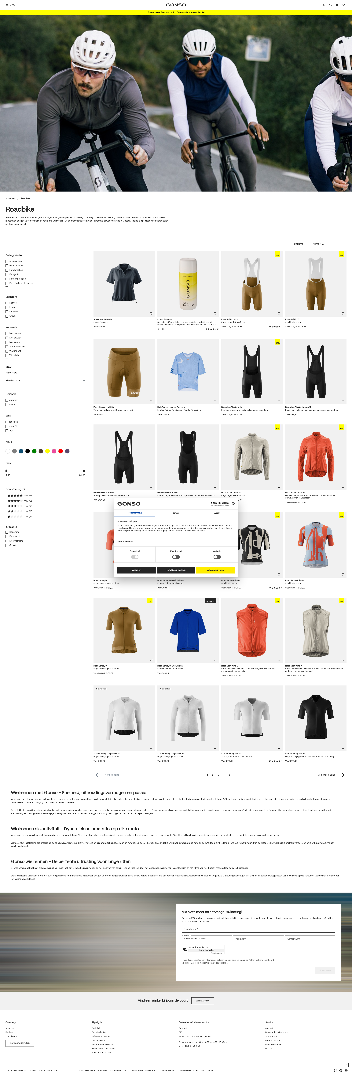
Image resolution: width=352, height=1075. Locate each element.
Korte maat (11, 376)
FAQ (180, 1035)
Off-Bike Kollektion (101, 1040)
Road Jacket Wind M (230, 496)
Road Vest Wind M (229, 669)
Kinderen (13, 315)
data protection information (203, 963)
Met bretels (15, 337)
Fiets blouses (16, 269)
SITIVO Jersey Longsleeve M (106, 757)
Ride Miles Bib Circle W (167, 496)
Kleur (9, 445)
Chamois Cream (164, 323)
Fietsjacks (14, 278)
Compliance (11, 1040)
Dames (13, 306)
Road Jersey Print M (230, 584)
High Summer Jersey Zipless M (171, 410)
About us (10, 1031)
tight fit (13, 434)
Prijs (8, 466)
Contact (183, 1031)
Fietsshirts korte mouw (21, 287)
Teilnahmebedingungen (188, 1073)
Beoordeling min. (16, 492)
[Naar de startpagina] (176, 6)
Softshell (96, 1031)
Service (269, 1026)
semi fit (13, 429)
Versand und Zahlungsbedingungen (195, 1040)
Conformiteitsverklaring (167, 1073)
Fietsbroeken (16, 273)
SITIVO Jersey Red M (230, 757)
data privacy (102, 1073)
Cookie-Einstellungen (118, 1073)
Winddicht (14, 359)
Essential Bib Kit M (229, 323)
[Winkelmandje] (343, 6)
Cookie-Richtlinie (136, 1073)
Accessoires (15, 264)
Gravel (12, 548)
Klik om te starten (206, 953)
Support (269, 1031)
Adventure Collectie (101, 1056)
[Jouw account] (337, 6)
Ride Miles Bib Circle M (104, 496)
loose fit (13, 425)
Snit (8, 419)
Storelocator (271, 1040)
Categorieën (14, 258)
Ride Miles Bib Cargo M (231, 410)
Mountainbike (16, 544)
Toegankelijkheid (207, 1073)
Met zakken (15, 341)
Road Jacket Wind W (295, 496)
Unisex (12, 319)
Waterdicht (15, 354)
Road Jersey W (100, 669)
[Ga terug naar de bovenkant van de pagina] (348, 1064)
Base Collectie (98, 1035)
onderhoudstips (272, 1044)
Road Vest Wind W (293, 669)
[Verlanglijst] (331, 6)
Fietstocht (14, 540)
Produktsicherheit (273, 1048)
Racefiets (14, 535)
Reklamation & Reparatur (277, 1035)
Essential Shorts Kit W (104, 410)
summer (13, 403)
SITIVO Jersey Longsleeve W (170, 757)
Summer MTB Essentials (103, 1048)
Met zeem (14, 345)
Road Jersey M (100, 584)
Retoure (269, 1052)
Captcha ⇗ (217, 956)
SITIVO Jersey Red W (295, 757)
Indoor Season (98, 1044)
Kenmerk (11, 330)
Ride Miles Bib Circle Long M (298, 410)
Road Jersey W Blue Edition (170, 669)
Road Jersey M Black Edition (170, 584)
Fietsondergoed (17, 282)
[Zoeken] (324, 6)
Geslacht (11, 300)
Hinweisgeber (150, 1073)
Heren (12, 310)
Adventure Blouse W (103, 323)
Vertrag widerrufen (20, 1046)
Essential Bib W (292, 323)
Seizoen (11, 397)
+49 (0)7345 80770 (191, 1049)
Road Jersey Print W (294, 584)
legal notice (90, 1073)
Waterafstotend (17, 350)
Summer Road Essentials (103, 1052)
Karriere (9, 1035)
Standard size (13, 384)
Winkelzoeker (202, 1004)
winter (12, 408)
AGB (251, 963)
